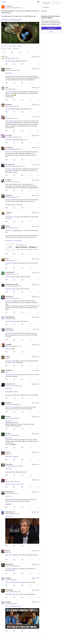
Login (51, 31)
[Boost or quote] (12, 52)
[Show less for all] (38, 2)
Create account (51, 28)
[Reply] (4, 52)
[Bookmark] (28, 52)
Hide (37, 23)
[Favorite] (20, 52)
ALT (34, 542)
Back (4, 2)
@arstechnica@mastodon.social (13, 484)
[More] (36, 52)
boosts (3, 48)
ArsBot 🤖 (19, 46)
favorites (16, 48)
